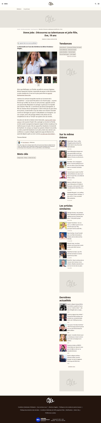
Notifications (69, 410)
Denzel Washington (64, 54)
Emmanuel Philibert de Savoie (74, 47)
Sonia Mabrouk (63, 49)
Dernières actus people (25, 29)
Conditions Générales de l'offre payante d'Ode (52, 410)
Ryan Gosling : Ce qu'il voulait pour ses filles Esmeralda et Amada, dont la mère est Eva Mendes (75, 236)
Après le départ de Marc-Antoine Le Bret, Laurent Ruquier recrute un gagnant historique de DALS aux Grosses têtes (74, 359)
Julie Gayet (72, 54)
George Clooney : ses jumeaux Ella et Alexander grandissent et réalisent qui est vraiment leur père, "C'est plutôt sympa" (75, 215)
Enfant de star (32, 157)
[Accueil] (51, 4)
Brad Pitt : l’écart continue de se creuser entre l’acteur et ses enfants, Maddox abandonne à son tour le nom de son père (75, 263)
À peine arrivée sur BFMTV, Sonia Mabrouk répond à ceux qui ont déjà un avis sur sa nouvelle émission (75, 348)
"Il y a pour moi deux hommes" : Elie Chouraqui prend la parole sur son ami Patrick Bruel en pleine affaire (75, 327)
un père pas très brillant (48, 134)
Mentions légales (53, 407)
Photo (25, 157)
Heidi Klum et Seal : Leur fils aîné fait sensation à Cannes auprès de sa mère (74, 253)
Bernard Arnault (72, 49)
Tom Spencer (26, 142)
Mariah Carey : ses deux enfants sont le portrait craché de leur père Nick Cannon (75, 245)
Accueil (18, 29)
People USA (20, 157)
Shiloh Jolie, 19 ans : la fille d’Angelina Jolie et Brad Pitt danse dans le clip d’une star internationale (74, 144)
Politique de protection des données (29, 410)
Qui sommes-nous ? (42, 407)
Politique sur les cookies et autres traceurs (70, 407)
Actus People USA (34, 29)
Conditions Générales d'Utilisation (27, 407)
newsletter (98, 4)
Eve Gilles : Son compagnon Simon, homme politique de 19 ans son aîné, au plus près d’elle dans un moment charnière (75, 164)
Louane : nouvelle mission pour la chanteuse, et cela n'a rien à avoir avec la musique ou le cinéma (75, 337)
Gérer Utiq (76, 410)
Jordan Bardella (63, 52)
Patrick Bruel (63, 47)
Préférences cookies (50, 413)
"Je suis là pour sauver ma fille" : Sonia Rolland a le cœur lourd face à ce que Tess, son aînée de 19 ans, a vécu (75, 174)
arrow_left (36, 85)
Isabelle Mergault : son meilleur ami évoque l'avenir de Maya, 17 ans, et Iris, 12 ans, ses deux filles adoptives (75, 195)
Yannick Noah (72, 52)
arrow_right (38, 85)
